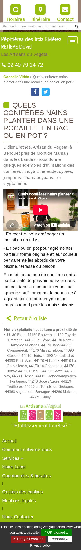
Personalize (60, 539)
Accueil (9, 440)
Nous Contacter (18, 516)
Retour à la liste (30, 318)
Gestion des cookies (22, 491)
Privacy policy (40, 545)
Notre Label (13, 466)
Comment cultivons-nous (27, 449)
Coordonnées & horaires (26, 475)
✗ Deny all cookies (28, 539)
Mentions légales (19, 500)
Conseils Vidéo (16, 77)
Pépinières (31, 47)
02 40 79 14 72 (24, 65)
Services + (12, 458)
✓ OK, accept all (56, 532)
